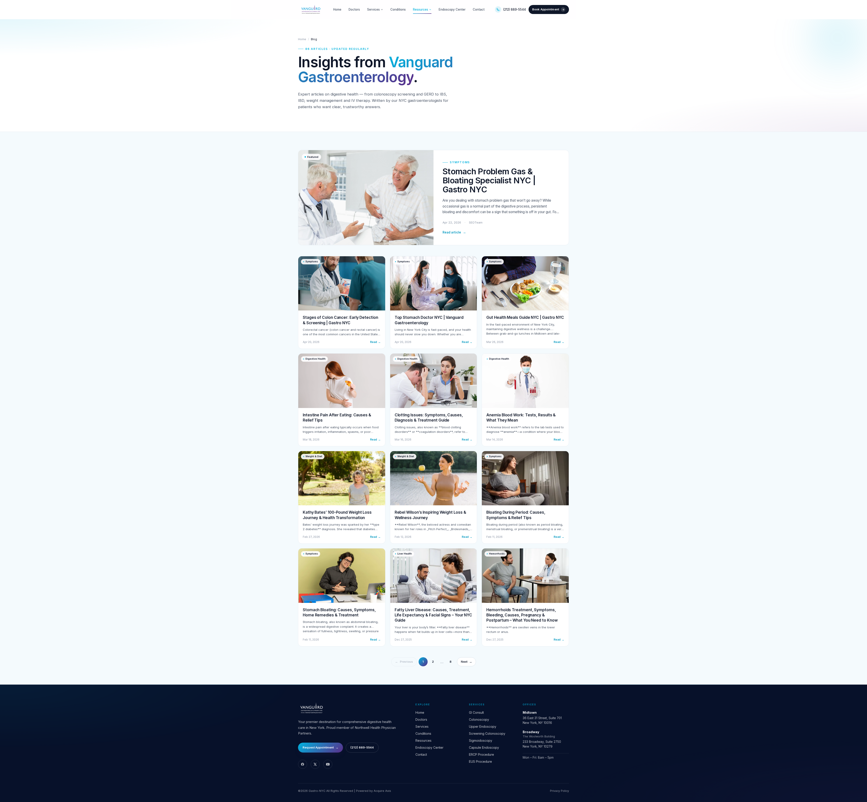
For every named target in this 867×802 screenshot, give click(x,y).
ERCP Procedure (481, 754)
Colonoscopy (479, 719)
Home (337, 9)
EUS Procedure (480, 761)
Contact (479, 9)
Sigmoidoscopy (480, 740)
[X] (315, 764)
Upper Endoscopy (482, 726)
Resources (420, 9)
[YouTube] (327, 764)
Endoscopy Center (452, 9)
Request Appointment (320, 747)
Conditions (398, 9)
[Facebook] (302, 764)
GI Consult (476, 712)
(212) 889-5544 (514, 9)
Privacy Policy (559, 791)
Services (373, 9)
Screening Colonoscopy (487, 733)
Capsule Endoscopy (484, 747)
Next (466, 661)
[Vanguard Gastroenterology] (310, 9)
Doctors (354, 9)
